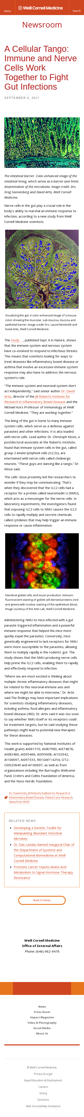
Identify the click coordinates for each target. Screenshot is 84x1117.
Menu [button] (7, 11)
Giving (43, 1093)
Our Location (6, 988)
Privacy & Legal (43, 1074)
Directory (43, 1100)
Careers (43, 1087)
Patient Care (52, 797)
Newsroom (42, 24)
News (42, 1006)
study (15, 340)
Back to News (42, 900)
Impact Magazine (42, 1017)
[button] (76, 7)
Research (67, 797)
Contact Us (77, 988)
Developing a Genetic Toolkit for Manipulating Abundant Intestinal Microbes (38, 833)
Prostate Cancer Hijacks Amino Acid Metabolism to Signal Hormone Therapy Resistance (43, 872)
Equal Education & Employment (43, 1080)
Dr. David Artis (18, 793)
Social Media (42, 1028)
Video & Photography (42, 1023)
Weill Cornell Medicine (42, 1051)
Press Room (42, 1012)
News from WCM (19, 802)
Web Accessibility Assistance (43, 1106)
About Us (42, 1033)
